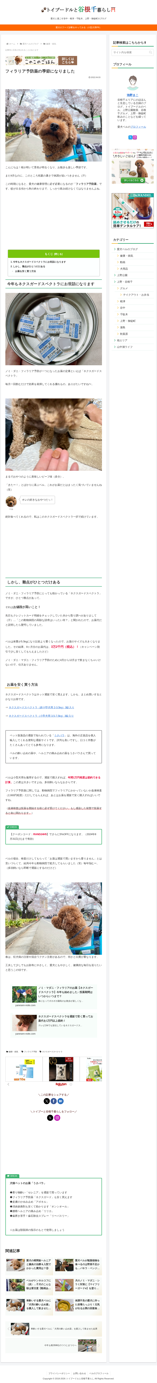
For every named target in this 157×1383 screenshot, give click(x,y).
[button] (150, 52)
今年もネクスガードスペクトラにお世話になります (39, 261)
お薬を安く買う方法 (25, 271)
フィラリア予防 (30, 1052)
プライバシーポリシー (59, 1373)
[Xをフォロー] (50, 1118)
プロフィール (138, 126)
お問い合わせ (79, 1373)
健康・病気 (13, 1052)
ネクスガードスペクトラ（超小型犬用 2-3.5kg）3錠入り (41, 707)
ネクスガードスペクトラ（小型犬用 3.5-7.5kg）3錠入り (41, 715)
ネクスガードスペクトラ (52, 1052)
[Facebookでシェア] (54, 1101)
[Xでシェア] (47, 1101)
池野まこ (132, 95)
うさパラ (59, 735)
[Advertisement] (53, 224)
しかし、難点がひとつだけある (29, 266)
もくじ (49, 253)
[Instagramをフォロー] (57, 1118)
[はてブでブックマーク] (60, 1101)
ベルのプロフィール (99, 1373)
